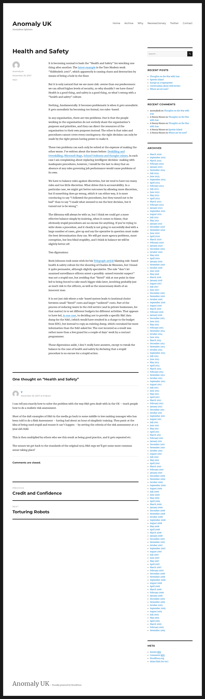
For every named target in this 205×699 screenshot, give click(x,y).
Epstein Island (157, 79)
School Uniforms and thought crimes (106, 155)
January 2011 (156, 441)
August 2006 (156, 583)
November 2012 (157, 375)
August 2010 (156, 454)
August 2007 (156, 551)
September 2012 (157, 381)
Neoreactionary (157, 23)
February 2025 (157, 164)
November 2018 (157, 264)
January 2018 (156, 280)
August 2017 (156, 283)
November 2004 (157, 630)
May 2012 (154, 394)
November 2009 (157, 479)
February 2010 (156, 469)
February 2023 (157, 186)
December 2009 (157, 476)
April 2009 (155, 501)
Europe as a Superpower (161, 83)
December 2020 (157, 227)
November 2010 (157, 447)
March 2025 (155, 160)
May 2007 (154, 561)
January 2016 (156, 315)
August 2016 (156, 305)
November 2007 (157, 542)
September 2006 (158, 580)
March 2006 (156, 589)
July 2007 (154, 555)
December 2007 (157, 539)
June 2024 (155, 176)
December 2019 (157, 249)
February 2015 (156, 328)
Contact (188, 23)
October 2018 (156, 268)
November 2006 (157, 577)
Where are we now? (159, 89)
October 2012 (156, 378)
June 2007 (155, 558)
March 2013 (155, 369)
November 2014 (157, 331)
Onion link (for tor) (159, 661)
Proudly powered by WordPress (67, 685)
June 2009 (155, 495)
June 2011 (154, 425)
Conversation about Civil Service (165, 86)
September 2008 (158, 520)
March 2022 (155, 201)
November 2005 (157, 602)
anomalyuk (18, 71)
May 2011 (154, 428)
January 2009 (156, 507)
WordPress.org (157, 658)
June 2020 (155, 233)
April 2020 (155, 236)
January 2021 (156, 223)
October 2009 (156, 482)
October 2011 (156, 413)
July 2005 (154, 614)
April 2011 (154, 432)
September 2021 (157, 211)
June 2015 (154, 321)
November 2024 (157, 170)
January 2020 (156, 246)
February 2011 (156, 438)
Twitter (174, 23)
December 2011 (157, 410)
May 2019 (154, 255)
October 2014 (156, 334)
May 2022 (154, 195)
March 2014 (155, 340)
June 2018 (154, 271)
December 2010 (157, 444)
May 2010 (154, 460)
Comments (157, 655)
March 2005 (155, 624)
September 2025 (158, 157)
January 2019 (156, 261)
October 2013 (156, 350)
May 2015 (154, 324)
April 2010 (155, 463)
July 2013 (154, 356)
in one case (69, 315)
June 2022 (155, 192)
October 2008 (156, 517)
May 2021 (154, 220)
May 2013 (154, 362)
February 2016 (157, 312)
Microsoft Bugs (73, 155)
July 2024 (154, 173)
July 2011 (154, 422)
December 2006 (157, 573)
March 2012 (155, 400)
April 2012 (155, 397)
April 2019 (155, 258)
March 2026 (156, 154)
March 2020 (155, 239)
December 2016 (157, 293)
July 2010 (154, 457)
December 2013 (157, 343)
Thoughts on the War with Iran (165, 76)
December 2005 (157, 599)
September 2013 (157, 353)
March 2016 (155, 309)
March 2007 (155, 567)
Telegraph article (104, 260)
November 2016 (157, 296)
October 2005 (156, 605)
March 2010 (155, 466)
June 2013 (154, 359)
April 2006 (155, 586)
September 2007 (158, 548)
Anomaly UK (32, 23)
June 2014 (154, 337)
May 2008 (154, 526)
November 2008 (157, 514)
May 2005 (154, 618)
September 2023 (157, 179)
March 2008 (155, 532)
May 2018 (154, 274)
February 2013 (156, 372)
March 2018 (155, 277)
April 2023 (155, 183)
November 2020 (157, 230)
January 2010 (156, 473)
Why (140, 23)
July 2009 (154, 491)
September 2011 (157, 416)
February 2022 (157, 205)
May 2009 (154, 498)
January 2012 (156, 406)
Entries (155, 652)
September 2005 (158, 608)
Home (116, 23)
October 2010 (156, 450)
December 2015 (157, 318)
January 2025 (156, 167)
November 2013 (157, 346)
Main (14, 80)
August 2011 (155, 419)
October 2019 (156, 252)
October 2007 (156, 545)
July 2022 (154, 189)
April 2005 (155, 621)
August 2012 (156, 384)
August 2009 (156, 488)
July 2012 (154, 387)
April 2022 (155, 198)
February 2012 (156, 403)
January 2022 (156, 208)
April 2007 (155, 564)
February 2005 (157, 627)
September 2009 (158, 485)
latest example (87, 67)
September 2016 (157, 302)
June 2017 (154, 290)
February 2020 (157, 242)
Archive (128, 23)
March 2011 (155, 435)
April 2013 (154, 365)
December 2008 (157, 510)
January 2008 (156, 536)
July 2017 (154, 287)
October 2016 (156, 299)
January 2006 (156, 596)
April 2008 (155, 529)
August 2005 (156, 611)
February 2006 (157, 592)
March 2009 (156, 504)
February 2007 (157, 570)
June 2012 (154, 391)
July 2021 (154, 217)
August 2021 (156, 214)
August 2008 (156, 523)
